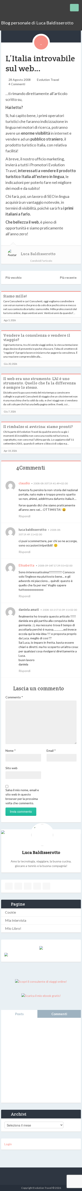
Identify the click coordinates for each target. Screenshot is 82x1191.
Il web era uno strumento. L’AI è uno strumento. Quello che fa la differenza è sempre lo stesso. (39, 383)
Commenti (59, 1014)
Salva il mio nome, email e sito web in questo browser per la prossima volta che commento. (22, 796)
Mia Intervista (15, 920)
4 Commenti (17, 84)
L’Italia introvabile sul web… (40, 63)
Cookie (10, 912)
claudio (24, 483)
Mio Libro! (13, 928)
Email (51, 750)
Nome (10, 750)
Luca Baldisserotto (38, 253)
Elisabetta (26, 565)
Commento (14, 697)
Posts (19, 1014)
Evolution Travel (48, 79)
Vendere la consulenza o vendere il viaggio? (36, 337)
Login (8, 1144)
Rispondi (24, 516)
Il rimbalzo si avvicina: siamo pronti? (38, 426)
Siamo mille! (15, 296)
